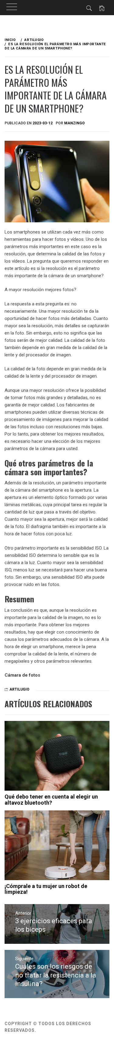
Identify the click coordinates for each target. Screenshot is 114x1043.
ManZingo (74, 123)
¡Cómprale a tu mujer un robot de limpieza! (46, 889)
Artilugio (19, 689)
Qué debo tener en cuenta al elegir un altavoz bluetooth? (51, 799)
